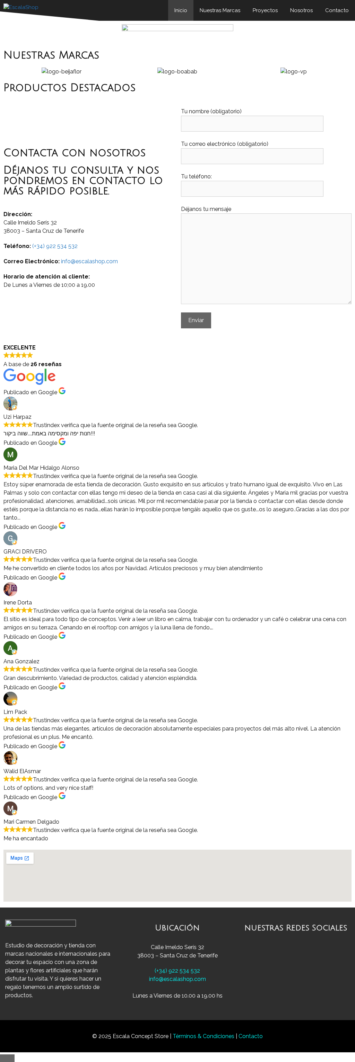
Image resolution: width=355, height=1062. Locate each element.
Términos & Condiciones (204, 1036)
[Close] (7, 1058)
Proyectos (265, 10)
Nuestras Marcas (220, 10)
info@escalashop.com (89, 261)
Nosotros (301, 10)
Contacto (337, 10)
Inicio (180, 10)
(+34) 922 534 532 (55, 246)
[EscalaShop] (22, 10)
